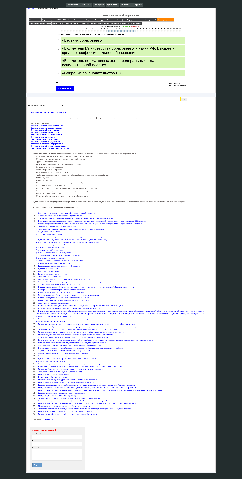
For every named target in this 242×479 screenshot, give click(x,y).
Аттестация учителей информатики (47, 144)
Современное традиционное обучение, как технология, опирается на (64, 279)
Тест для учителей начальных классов (48, 126)
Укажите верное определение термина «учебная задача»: (59, 266)
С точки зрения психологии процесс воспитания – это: (59, 284)
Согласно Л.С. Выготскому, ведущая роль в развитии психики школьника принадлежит (71, 282)
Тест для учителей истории (43, 137)
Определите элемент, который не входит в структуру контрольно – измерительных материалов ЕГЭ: (76, 337)
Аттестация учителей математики (46, 135)
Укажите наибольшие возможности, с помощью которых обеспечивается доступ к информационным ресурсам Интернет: (84, 409)
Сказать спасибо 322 (64, 88)
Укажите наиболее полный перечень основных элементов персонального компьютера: (71, 369)
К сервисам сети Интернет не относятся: (53, 377)
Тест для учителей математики (45, 132)
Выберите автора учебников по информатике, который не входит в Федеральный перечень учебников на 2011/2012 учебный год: (87, 403)
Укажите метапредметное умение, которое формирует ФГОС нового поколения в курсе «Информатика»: (78, 401)
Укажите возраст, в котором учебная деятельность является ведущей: (64, 356)
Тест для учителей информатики (45, 141)
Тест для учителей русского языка (46, 128)
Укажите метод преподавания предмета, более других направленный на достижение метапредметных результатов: (81, 332)
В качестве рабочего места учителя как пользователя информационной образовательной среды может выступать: (81, 306)
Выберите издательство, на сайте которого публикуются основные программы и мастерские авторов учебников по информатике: (87, 388)
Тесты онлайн (31, 8)
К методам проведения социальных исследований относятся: (61, 292)
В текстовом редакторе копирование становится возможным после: (63, 298)
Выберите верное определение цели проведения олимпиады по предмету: (66, 382)
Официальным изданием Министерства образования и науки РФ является (66, 213)
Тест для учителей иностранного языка (48, 146)
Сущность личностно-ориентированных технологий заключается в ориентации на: (69, 345)
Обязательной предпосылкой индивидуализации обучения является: (64, 353)
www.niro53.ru (48, 420)
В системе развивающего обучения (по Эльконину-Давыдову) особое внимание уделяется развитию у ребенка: (80, 348)
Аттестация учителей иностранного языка (50, 148)
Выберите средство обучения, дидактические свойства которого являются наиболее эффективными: (76, 335)
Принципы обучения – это (48, 269)
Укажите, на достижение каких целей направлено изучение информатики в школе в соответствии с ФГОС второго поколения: (86, 385)
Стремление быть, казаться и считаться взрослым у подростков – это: (64, 351)
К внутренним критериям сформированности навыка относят (61, 290)
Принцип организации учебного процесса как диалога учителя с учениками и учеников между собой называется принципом (86, 287)
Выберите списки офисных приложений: (53, 374)
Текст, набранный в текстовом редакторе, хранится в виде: (60, 372)
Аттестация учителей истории (44, 139)
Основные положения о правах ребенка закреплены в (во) (60, 216)
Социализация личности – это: (50, 277)
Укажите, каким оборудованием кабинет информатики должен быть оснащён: (68, 414)
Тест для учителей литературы (45, 130)
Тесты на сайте (35, 20)
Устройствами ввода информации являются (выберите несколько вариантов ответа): (70, 295)
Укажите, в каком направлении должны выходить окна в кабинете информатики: (69, 398)
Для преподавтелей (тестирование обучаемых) (49, 112)
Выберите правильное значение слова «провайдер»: (58, 396)
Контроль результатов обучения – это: (52, 274)
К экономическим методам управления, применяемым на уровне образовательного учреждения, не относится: (80, 366)
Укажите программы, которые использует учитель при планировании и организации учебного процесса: (78, 329)
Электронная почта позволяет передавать (53, 303)
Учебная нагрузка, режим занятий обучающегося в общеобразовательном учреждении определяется (76, 218)
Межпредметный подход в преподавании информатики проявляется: (64, 406)
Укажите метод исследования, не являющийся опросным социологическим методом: (70, 364)
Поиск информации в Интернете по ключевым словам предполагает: (64, 300)
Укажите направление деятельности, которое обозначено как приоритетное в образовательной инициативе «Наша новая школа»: (87, 324)
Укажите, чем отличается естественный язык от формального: (61, 393)
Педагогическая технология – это (50, 271)
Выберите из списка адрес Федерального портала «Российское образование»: (67, 380)
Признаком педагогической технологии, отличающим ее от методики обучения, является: (72, 343)
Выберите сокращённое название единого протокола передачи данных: (65, 411)
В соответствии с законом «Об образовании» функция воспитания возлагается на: (69, 308)
